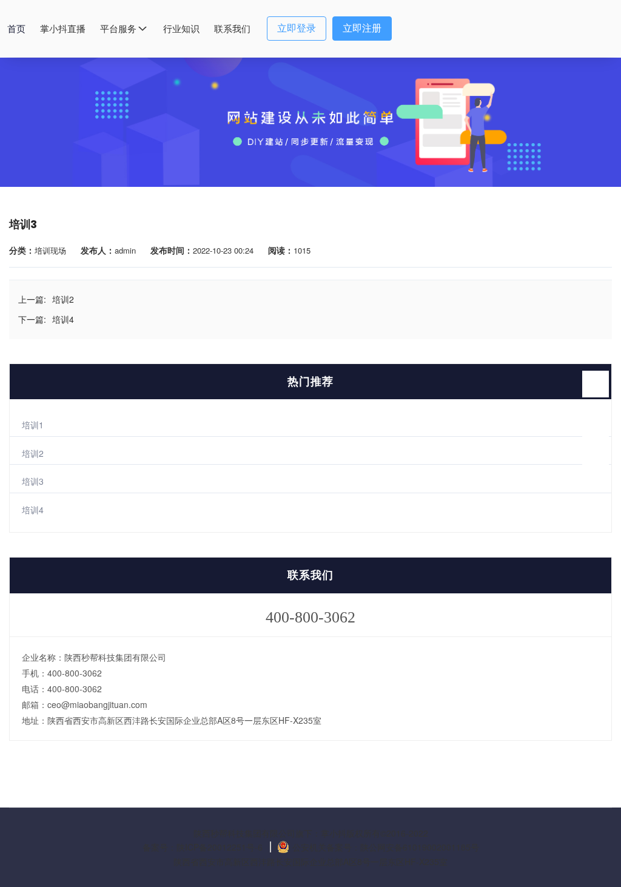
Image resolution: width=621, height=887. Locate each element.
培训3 (33, 481)
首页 (16, 28)
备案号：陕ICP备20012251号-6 (204, 847)
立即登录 (296, 28)
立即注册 (362, 28)
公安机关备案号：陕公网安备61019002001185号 (385, 847)
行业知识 (181, 28)
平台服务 (118, 28)
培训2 (33, 453)
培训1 (33, 425)
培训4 (33, 510)
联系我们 (232, 28)
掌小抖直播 (63, 28)
